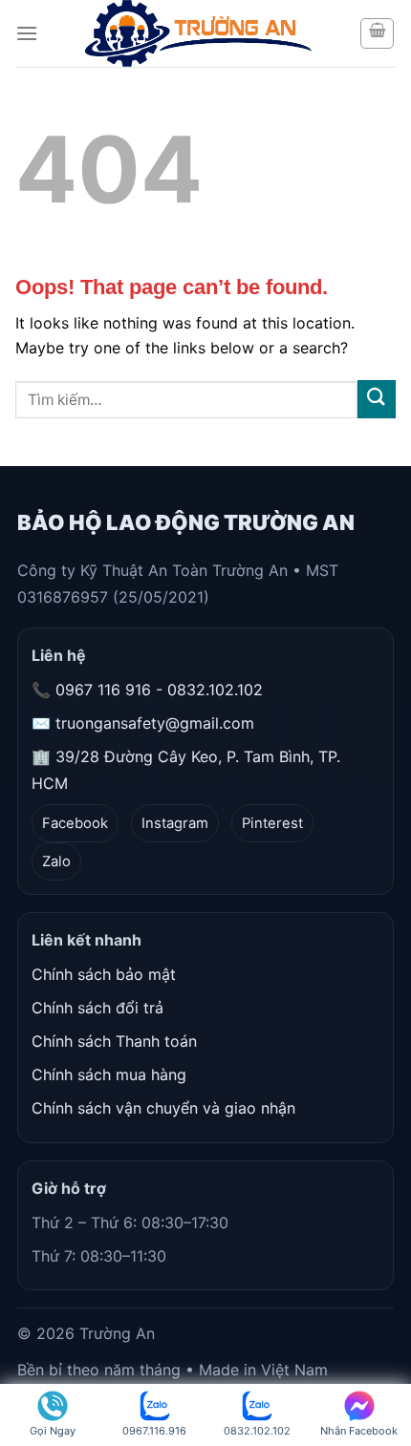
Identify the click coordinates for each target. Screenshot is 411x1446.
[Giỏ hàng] (377, 33)
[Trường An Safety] (198, 33)
